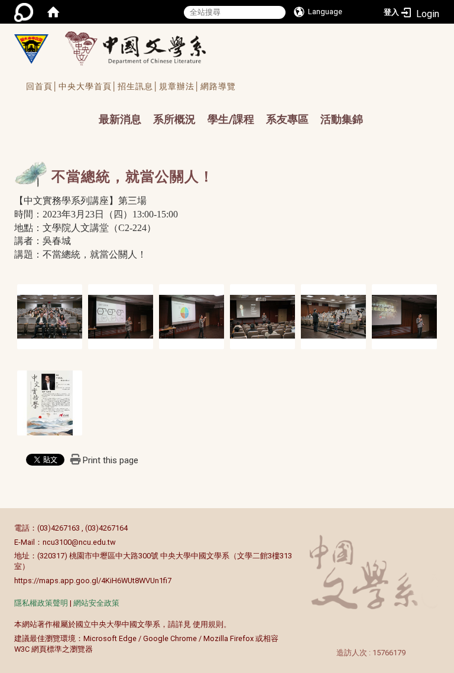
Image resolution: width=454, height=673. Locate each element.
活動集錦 (341, 119)
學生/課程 (230, 119)
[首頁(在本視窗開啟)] (53, 12)
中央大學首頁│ (88, 86)
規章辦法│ (179, 86)
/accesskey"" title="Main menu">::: (83, 108)
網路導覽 (218, 86)
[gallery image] (49, 316)
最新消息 (120, 119)
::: (8, 528)
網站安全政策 (96, 603)
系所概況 (174, 119)
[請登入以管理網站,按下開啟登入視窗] (23, 12)
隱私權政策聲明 (41, 603)
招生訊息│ (138, 86)
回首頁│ (42, 86)
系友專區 (287, 119)
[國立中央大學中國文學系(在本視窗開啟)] (31, 49)
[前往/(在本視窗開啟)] (146, 48)
